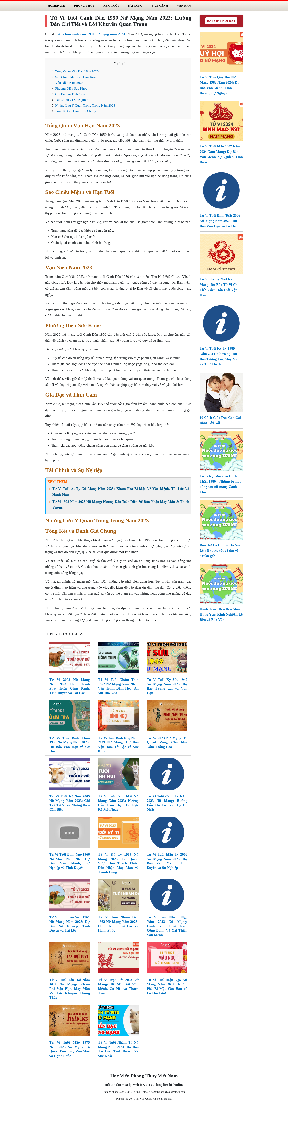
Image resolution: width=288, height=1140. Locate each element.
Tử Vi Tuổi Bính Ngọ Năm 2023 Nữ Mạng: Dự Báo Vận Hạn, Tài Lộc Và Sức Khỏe (118, 744)
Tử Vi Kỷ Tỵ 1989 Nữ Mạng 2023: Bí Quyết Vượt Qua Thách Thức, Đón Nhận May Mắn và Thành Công (118, 863)
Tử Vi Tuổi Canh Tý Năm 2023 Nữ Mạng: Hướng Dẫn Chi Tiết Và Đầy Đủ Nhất (167, 802)
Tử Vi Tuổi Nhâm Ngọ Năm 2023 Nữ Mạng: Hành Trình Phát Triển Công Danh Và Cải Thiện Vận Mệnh (167, 926)
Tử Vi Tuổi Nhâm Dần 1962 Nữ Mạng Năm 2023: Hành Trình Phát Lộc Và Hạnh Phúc (118, 923)
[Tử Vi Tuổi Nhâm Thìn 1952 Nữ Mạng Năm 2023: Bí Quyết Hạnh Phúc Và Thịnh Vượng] (118, 658)
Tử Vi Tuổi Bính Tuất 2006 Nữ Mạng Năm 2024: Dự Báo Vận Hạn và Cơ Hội (220, 220)
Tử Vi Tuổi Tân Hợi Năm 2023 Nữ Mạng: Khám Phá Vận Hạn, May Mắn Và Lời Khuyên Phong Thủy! (69, 988)
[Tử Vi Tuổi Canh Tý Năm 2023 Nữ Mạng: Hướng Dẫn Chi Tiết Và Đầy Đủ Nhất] (167, 775)
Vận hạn (184, 5)
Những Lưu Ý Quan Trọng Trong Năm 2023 (85, 105)
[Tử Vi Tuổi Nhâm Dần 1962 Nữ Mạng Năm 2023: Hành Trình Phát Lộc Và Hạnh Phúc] (118, 896)
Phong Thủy (84, 5)
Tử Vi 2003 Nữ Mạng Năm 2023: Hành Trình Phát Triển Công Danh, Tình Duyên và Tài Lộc (69, 686)
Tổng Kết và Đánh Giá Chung (75, 111)
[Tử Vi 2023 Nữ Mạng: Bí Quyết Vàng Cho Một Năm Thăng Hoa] (167, 717)
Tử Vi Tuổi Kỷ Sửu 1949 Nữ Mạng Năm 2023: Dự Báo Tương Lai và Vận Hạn (167, 686)
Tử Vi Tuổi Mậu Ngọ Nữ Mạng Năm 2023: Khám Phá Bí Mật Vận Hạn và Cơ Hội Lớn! (167, 986)
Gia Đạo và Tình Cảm (70, 94)
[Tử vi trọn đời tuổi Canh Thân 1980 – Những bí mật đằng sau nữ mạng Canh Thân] (221, 451)
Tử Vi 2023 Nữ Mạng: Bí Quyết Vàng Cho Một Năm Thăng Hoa (167, 742)
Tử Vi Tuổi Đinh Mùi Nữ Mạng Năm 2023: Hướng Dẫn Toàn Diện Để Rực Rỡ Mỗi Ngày (118, 802)
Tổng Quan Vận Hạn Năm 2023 (77, 71)
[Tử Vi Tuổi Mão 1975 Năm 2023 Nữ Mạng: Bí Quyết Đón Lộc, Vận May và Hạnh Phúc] (69, 1021)
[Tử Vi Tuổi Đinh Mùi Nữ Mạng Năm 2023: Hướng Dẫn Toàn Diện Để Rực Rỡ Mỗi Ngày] (118, 775)
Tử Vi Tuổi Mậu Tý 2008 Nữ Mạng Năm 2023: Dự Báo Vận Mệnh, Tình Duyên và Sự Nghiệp (167, 861)
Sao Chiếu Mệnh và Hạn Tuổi (75, 77)
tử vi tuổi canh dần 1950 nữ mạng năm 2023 (91, 34)
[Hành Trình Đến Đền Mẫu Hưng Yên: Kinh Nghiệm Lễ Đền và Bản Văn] (221, 584)
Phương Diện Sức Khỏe (71, 88)
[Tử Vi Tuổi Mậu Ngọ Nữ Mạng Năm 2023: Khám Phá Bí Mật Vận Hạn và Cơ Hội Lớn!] (167, 958)
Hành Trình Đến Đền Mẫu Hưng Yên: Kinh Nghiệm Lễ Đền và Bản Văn (221, 614)
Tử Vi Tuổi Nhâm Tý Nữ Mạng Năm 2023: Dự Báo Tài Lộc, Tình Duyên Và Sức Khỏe (118, 1049)
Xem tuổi (111, 5)
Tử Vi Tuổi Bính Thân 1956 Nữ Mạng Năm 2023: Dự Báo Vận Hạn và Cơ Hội (69, 744)
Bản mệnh (160, 5)
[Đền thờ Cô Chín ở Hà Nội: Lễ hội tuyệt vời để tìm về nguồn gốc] (221, 520)
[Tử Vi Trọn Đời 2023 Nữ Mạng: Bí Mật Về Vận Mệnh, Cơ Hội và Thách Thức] (118, 958)
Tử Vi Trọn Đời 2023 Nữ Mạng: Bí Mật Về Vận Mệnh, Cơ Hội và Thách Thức (118, 986)
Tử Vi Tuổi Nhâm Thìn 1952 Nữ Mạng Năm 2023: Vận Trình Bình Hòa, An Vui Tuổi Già (118, 686)
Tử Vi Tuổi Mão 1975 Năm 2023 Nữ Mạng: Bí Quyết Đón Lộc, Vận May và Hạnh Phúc (69, 1049)
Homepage (56, 5)
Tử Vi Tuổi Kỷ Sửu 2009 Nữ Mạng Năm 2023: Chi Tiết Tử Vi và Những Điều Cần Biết (69, 802)
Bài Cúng (135, 5)
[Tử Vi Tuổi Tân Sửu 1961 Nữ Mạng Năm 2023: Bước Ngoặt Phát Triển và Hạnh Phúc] (69, 896)
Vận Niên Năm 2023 (69, 83)
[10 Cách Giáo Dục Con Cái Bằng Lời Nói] (221, 392)
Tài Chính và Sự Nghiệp (71, 100)
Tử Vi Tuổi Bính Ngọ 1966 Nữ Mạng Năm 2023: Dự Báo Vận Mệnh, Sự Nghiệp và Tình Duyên (69, 861)
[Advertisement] (144, 1121)
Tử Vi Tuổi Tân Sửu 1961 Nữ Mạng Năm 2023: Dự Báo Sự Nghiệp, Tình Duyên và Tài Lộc (69, 923)
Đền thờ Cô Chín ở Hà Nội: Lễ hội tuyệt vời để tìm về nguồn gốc (220, 550)
